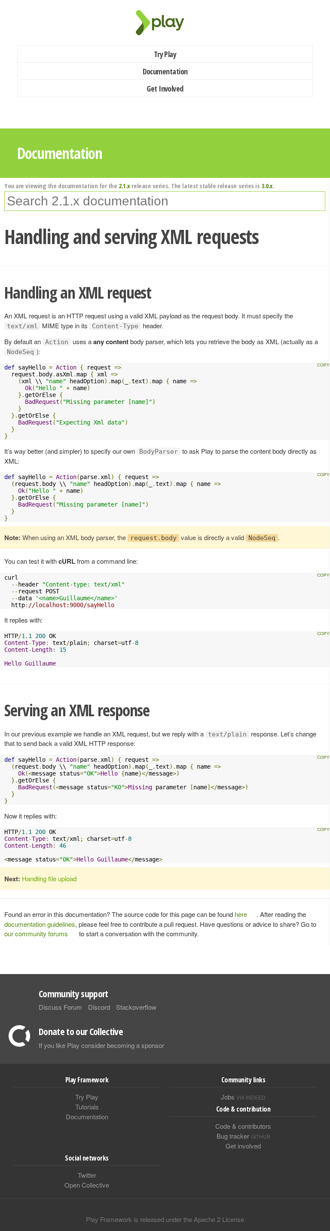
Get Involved (165, 88)
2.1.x (124, 185)
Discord (99, 1006)
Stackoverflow (136, 1006)
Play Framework (165, 23)
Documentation (165, 71)
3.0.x (267, 185)
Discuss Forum (60, 1006)
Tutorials (87, 1106)
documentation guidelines (39, 924)
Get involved (243, 1145)
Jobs (243, 1096)
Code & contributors (243, 1125)
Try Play (165, 54)
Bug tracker (243, 1135)
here (241, 914)
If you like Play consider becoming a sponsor (101, 1045)
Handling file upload (49, 878)
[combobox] (164, 201)
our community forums (36, 933)
